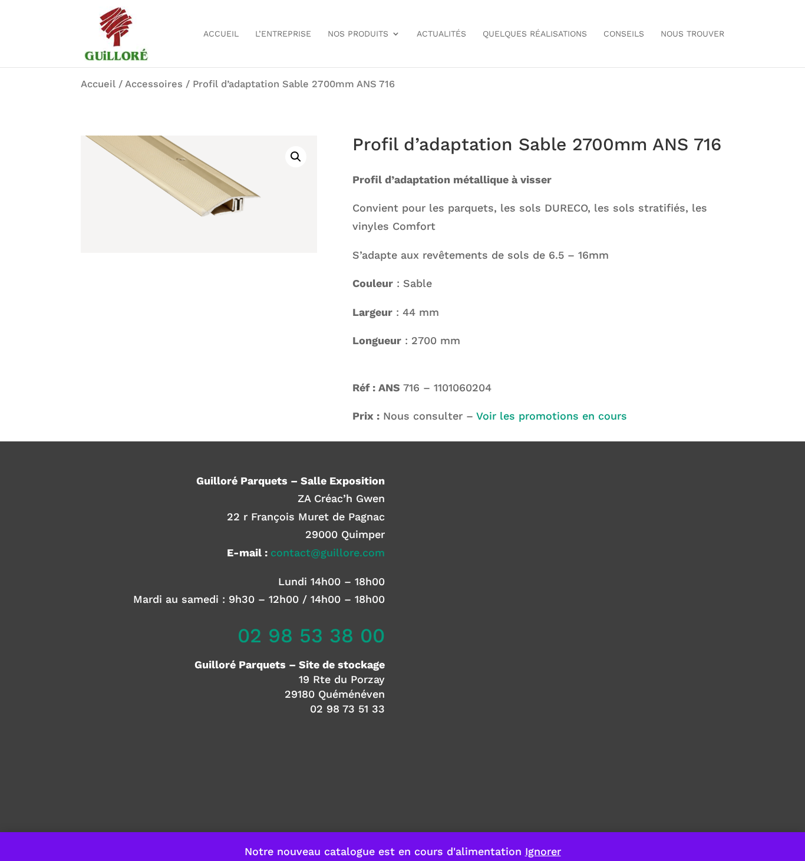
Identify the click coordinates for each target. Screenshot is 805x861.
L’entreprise (283, 33)
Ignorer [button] (543, 851)
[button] (295, 156)
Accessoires (154, 84)
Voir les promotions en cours (551, 416)
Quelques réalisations (535, 33)
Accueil (221, 33)
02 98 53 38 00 (311, 635)
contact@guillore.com (327, 552)
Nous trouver (692, 33)
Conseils (623, 33)
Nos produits (358, 33)
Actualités (441, 33)
